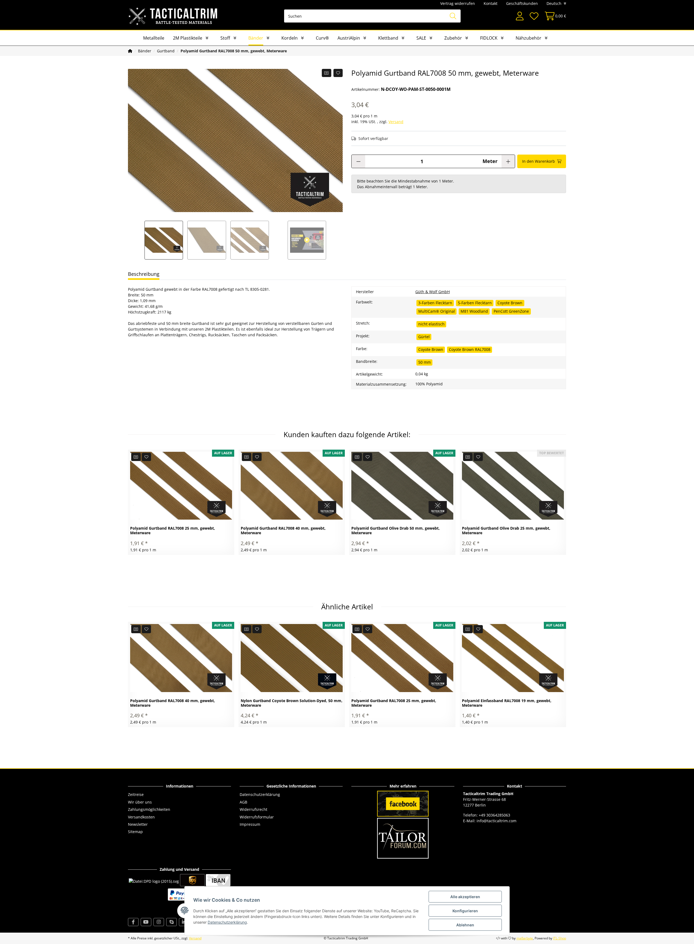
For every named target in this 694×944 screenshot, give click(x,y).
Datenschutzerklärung (260, 794)
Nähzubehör (528, 38)
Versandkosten (141, 817)
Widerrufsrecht (253, 809)
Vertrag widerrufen (457, 3)
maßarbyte (524, 938)
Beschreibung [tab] (143, 274)
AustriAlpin (349, 38)
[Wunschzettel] (533, 16)
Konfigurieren (465, 910)
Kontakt (490, 3)
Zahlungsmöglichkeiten (149, 809)
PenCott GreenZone (511, 311)
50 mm (424, 362)
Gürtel (424, 336)
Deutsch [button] (554, 3)
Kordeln (289, 38)
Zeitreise (136, 794)
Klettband (388, 38)
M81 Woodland (474, 311)
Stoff (225, 38)
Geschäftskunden (522, 3)
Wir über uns (140, 802)
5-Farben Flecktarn (475, 302)
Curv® (322, 38)
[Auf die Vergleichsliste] (326, 73)
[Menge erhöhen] (508, 161)
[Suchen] (453, 16)
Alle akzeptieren (465, 896)
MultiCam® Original (436, 311)
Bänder (255, 38)
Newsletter (138, 824)
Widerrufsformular (257, 817)
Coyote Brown (509, 302)
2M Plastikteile (187, 38)
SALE (421, 38)
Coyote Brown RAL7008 (469, 349)
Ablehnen (465, 925)
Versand (395, 121)
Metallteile (153, 38)
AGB (243, 802)
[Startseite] (130, 51)
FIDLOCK (488, 38)
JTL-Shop (559, 938)
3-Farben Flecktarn (435, 302)
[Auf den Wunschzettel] (338, 73)
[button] (519, 16)
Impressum (250, 824)
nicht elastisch (431, 324)
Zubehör (453, 38)
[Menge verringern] (358, 161)
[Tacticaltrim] (173, 16)
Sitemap (135, 831)
